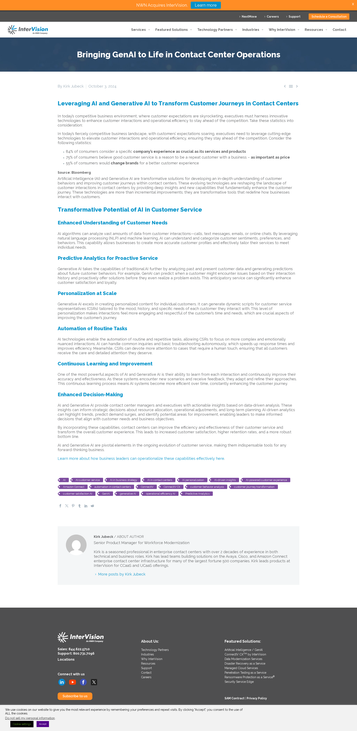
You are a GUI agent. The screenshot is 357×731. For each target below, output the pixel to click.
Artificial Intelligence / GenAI (244, 650)
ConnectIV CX (172, 486)
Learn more (206, 5)
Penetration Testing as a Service (245, 672)
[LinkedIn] (86, 505)
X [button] (353, 4)
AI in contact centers (159, 480)
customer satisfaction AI (77, 493)
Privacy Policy (257, 698)
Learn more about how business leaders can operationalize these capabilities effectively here (141, 458)
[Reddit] (92, 505)
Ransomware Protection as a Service (250, 677)
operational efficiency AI (160, 493)
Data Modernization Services (243, 659)
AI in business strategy (123, 480)
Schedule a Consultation (329, 16)
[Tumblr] (79, 505)
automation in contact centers (112, 486)
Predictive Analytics (197, 493)
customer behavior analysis (207, 486)
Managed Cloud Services (241, 668)
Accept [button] (42, 724)
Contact (146, 672)
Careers (273, 16)
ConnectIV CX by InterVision (245, 654)
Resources (148, 663)
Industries (147, 654)
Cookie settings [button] (22, 724)
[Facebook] (60, 505)
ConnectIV (147, 486)
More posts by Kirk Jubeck (121, 574)
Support (294, 16)
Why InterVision (151, 659)
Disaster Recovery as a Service (245, 663)
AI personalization (193, 480)
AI (64, 480)
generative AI (128, 493)
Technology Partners (155, 650)
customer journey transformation (254, 486)
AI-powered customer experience (266, 480)
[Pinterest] (73, 505)
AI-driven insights (225, 480)
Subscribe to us (75, 696)
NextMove (249, 16)
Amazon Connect (73, 486)
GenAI (106, 493)
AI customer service (88, 480)
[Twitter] (66, 505)
